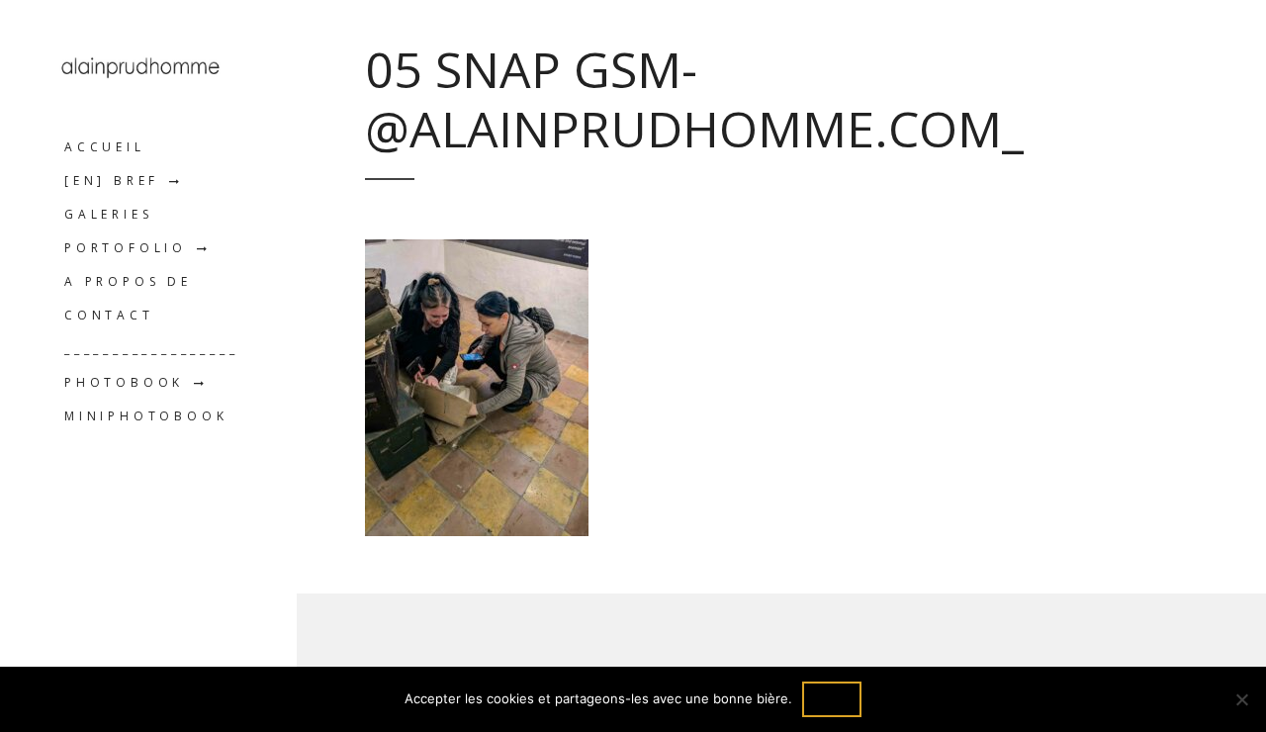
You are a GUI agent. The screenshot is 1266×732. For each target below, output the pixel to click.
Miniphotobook (145, 416)
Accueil (104, 146)
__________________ (151, 348)
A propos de (128, 281)
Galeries (108, 214)
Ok (832, 698)
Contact (109, 315)
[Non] (1241, 699)
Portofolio (125, 247)
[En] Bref (111, 180)
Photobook (124, 382)
